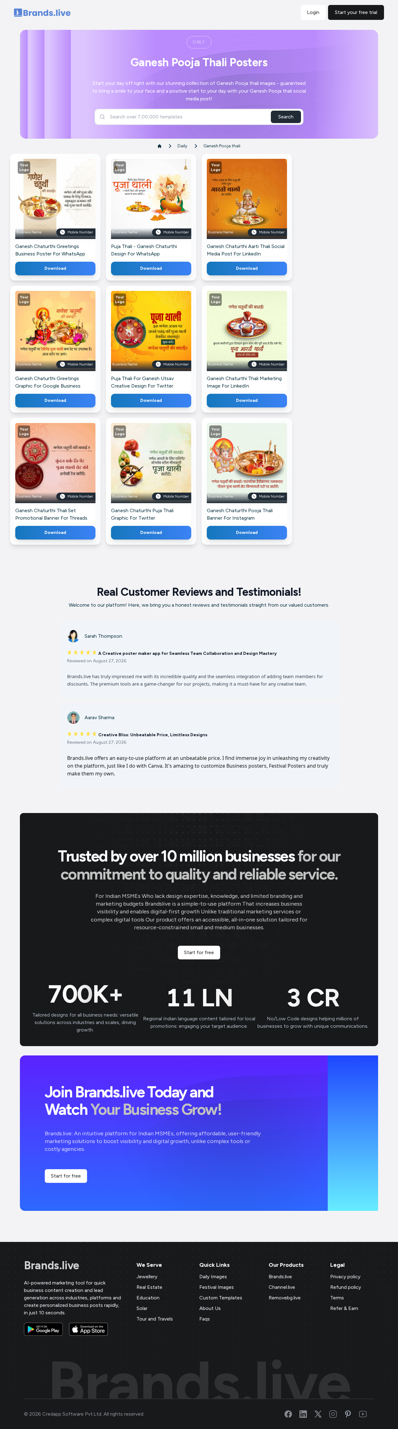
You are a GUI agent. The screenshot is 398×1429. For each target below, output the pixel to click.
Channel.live (282, 1287)
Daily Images (213, 1277)
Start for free (199, 952)
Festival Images (216, 1287)
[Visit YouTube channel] (366, 1414)
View (66, 208)
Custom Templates (220, 1298)
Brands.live (51, 1265)
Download (55, 268)
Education (148, 1298)
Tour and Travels (155, 1319)
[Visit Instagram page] (336, 1414)
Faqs (204, 1319)
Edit (42, 208)
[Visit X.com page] (321, 1414)
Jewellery (147, 1277)
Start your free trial (356, 12)
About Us (210, 1308)
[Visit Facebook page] (292, 1414)
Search (286, 117)
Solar (142, 1308)
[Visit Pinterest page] (351, 1414)
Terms (337, 1298)
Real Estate (149, 1287)
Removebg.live (285, 1298)
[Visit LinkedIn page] (306, 1414)
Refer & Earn (344, 1308)
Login (313, 12)
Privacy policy (345, 1277)
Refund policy (345, 1287)
